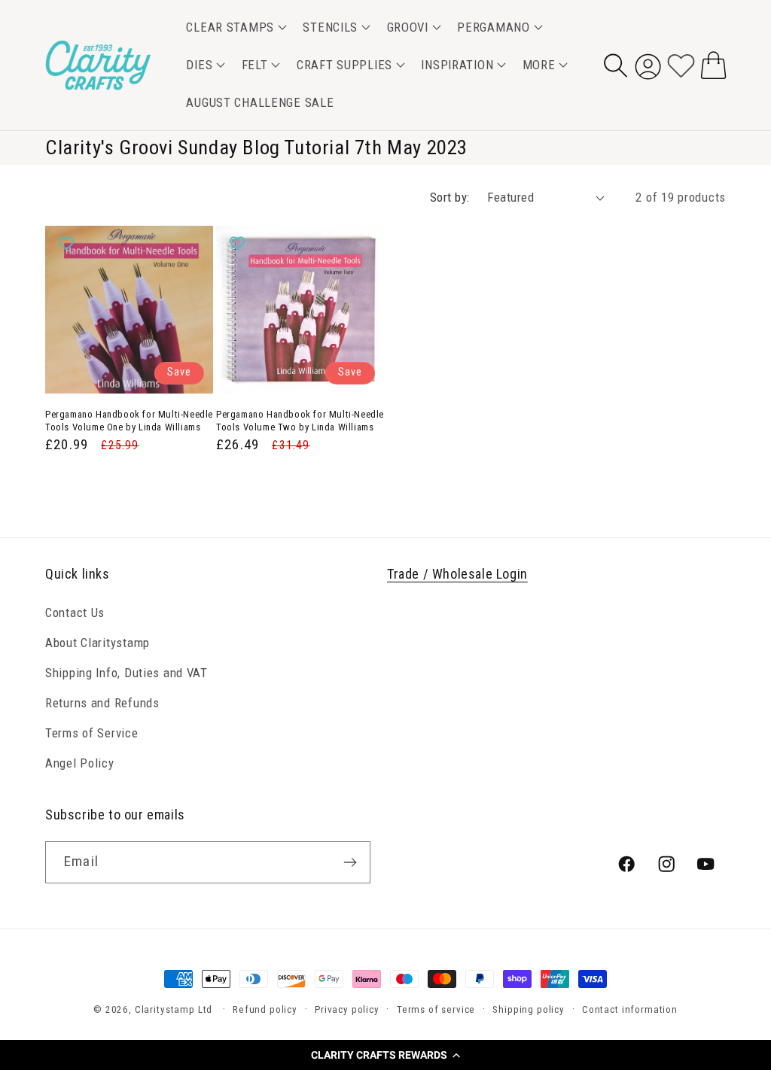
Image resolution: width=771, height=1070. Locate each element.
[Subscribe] (350, 862)
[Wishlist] (681, 65)
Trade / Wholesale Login (457, 574)
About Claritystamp (97, 642)
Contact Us (75, 612)
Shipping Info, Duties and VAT (126, 672)
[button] (385, 1055)
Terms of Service (92, 732)
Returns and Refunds (102, 702)
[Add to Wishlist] (68, 243)
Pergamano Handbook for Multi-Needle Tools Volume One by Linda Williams (129, 421)
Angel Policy (79, 763)
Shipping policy (528, 1009)
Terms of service (436, 1009)
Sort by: (450, 197)
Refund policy (265, 1009)
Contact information (630, 1009)
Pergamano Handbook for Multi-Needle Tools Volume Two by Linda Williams (300, 421)
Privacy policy (347, 1009)
